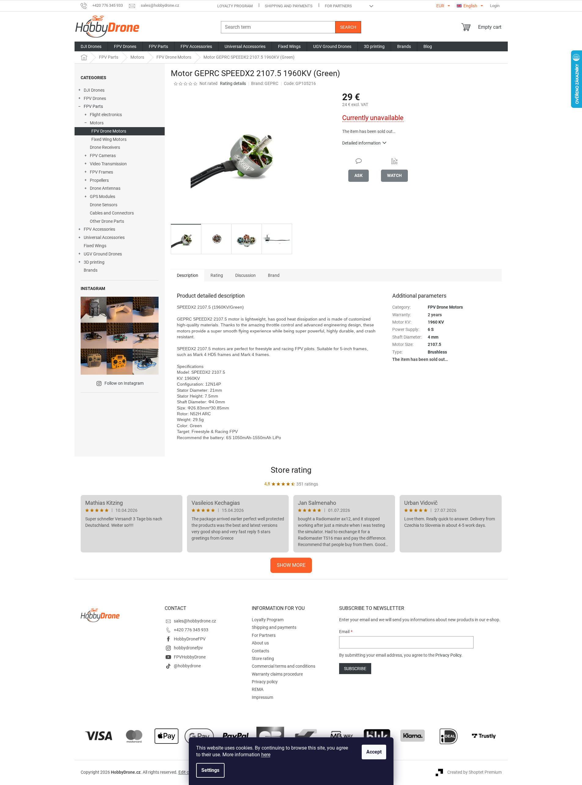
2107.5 (434, 344)
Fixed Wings (95, 245)
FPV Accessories (99, 229)
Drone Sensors (103, 204)
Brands (90, 270)
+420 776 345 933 (191, 629)
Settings (210, 770)
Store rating (291, 470)
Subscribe (355, 668)
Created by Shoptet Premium (474, 772)
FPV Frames (101, 172)
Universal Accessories (104, 237)
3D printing (94, 262)
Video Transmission (108, 163)
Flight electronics (106, 114)
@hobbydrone (187, 665)
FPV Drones (95, 98)
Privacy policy (265, 681)
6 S (431, 329)
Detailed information (361, 143)
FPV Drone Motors (108, 131)
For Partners (338, 6)
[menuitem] (91, 46)
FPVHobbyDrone (190, 657)
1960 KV (436, 322)
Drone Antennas (105, 188)
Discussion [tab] (245, 275)
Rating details (233, 83)
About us (260, 642)
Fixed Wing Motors (108, 139)
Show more (291, 565)
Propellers (99, 180)
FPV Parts (93, 106)
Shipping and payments (289, 6)
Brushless (437, 352)
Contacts (260, 650)
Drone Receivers (105, 147)
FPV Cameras (103, 155)
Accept (374, 752)
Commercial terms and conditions (283, 666)
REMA (257, 689)
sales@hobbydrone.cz (195, 620)
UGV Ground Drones (103, 253)
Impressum (262, 697)
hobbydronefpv (188, 647)
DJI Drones (94, 90)
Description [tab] (187, 275)
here (265, 754)
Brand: (264, 83)
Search (348, 27)
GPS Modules (102, 196)
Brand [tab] (274, 275)
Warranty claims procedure (277, 674)
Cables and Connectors (112, 213)
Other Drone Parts (107, 221)
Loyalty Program (235, 6)
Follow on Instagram (124, 383)
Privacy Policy (448, 655)
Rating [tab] (216, 275)
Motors (97, 122)
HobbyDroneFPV (190, 638)
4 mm (433, 337)
